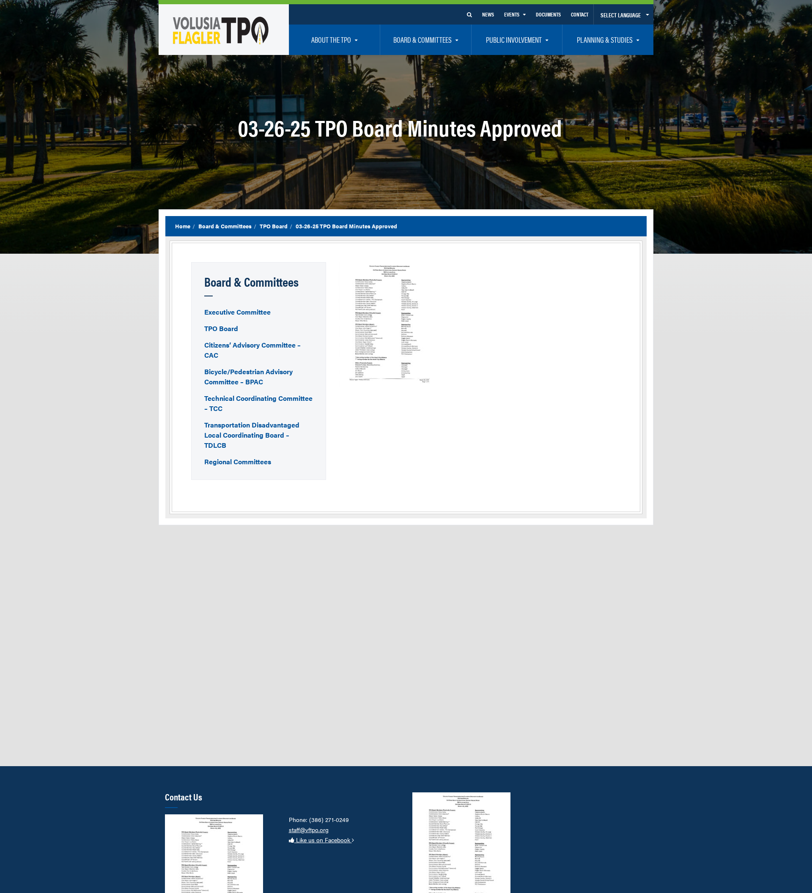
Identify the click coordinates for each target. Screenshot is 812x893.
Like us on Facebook (323, 839)
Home (182, 226)
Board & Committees (225, 226)
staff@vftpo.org (309, 829)
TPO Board (274, 226)
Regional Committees (237, 461)
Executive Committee (237, 312)
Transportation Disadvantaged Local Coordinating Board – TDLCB (251, 435)
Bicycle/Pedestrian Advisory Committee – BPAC (248, 376)
